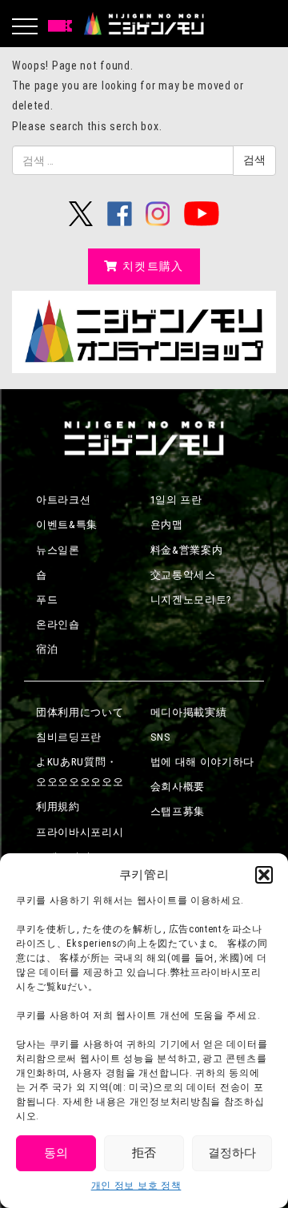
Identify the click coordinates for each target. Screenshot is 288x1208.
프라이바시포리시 (80, 832)
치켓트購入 (153, 266)
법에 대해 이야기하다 (202, 762)
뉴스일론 (58, 550)
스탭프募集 (178, 811)
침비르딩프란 (69, 737)
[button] (264, 875)
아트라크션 (63, 500)
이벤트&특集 (67, 524)
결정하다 (232, 1153)
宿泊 (47, 649)
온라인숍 (58, 624)
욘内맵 (166, 524)
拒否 (144, 1153)
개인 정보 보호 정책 (136, 1185)
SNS (160, 737)
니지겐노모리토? (191, 600)
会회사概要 (178, 787)
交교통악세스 (183, 575)
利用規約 (58, 807)
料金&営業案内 (186, 550)
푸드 (47, 600)
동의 (56, 1153)
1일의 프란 (176, 500)
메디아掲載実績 (188, 712)
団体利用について (80, 712)
